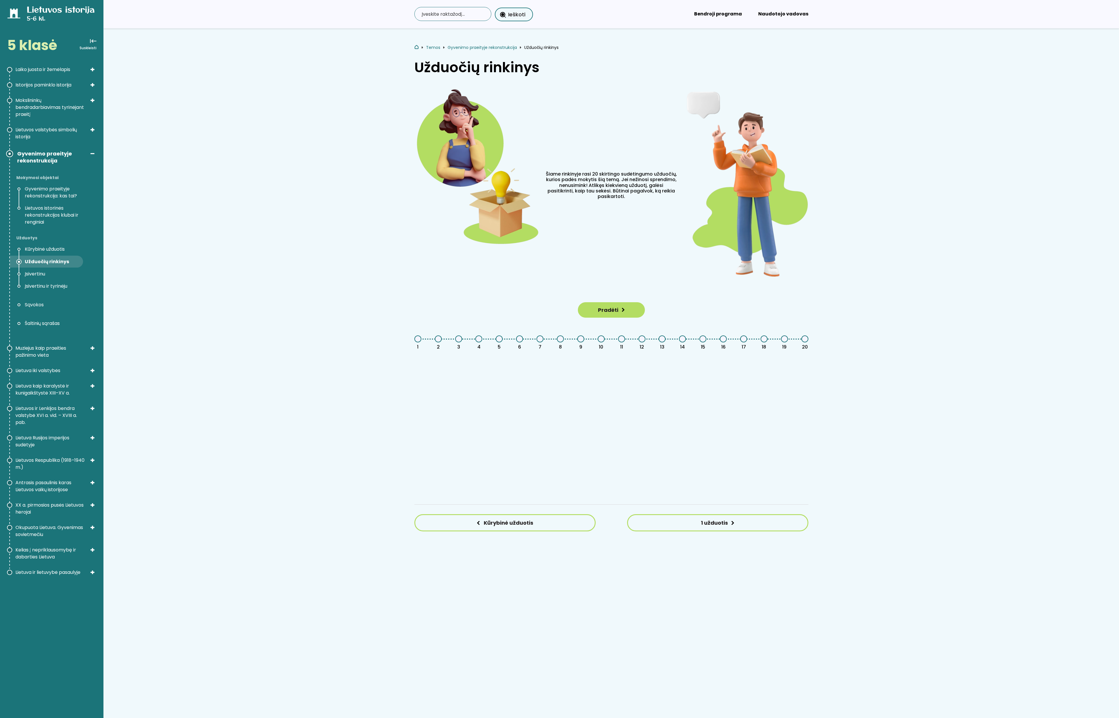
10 (601, 347)
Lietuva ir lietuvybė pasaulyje (47, 572)
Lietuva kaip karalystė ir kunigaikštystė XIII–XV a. (42, 389)
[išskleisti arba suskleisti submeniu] (92, 69)
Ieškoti (516, 14)
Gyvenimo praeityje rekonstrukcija (44, 157)
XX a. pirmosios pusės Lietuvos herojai (49, 508)
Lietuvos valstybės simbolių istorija (46, 133)
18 (764, 347)
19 (784, 347)
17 (744, 347)
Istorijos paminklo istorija (43, 85)
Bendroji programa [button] (718, 13)
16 (723, 347)
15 (703, 347)
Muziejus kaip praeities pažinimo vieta (40, 351)
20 (805, 347)
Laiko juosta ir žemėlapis (42, 69)
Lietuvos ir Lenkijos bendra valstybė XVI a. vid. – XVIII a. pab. (46, 415)
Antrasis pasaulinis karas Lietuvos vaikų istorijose (43, 486)
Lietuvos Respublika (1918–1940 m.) (50, 464)
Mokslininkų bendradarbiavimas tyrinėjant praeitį (49, 107)
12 (642, 347)
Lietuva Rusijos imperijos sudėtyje (42, 441)
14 (682, 347)
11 (621, 347)
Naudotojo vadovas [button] (783, 13)
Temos (433, 47)
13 (662, 347)
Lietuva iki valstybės (37, 370)
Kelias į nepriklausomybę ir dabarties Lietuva (45, 553)
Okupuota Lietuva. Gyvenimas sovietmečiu (49, 531)
